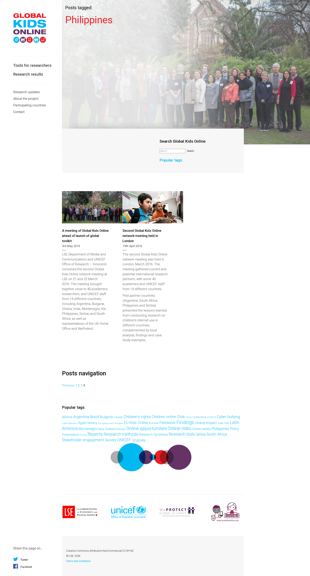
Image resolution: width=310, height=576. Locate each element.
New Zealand (107, 429)
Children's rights (137, 416)
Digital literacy (87, 423)
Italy (226, 423)
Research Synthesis (153, 434)
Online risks (179, 428)
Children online (164, 417)
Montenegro (87, 429)
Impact (211, 423)
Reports (95, 434)
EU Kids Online (136, 422)
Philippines (220, 428)
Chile (181, 417)
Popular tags (171, 160)
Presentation (70, 434)
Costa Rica (199, 417)
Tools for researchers (31, 65)
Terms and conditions (78, 561)
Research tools (182, 434)
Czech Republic (69, 423)
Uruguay (138, 440)
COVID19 (211, 417)
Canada (118, 417)
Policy (234, 429)
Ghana (200, 423)
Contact (19, 112)
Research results (28, 74)
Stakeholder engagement (83, 440)
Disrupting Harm (106, 423)
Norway (121, 429)
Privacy (83, 435)
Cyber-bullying (228, 417)
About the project (25, 99)
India (220, 423)
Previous (68, 385)
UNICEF (124, 440)
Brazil (94, 417)
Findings (185, 422)
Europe (154, 423)
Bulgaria (106, 417)
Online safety (201, 429)
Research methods (121, 434)
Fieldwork (168, 422)
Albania (67, 417)
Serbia (201, 434)
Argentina (81, 417)
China (189, 417)
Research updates (26, 92)
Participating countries (29, 105)
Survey (110, 440)
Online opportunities (146, 428)
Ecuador (119, 423)
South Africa (216, 434)
